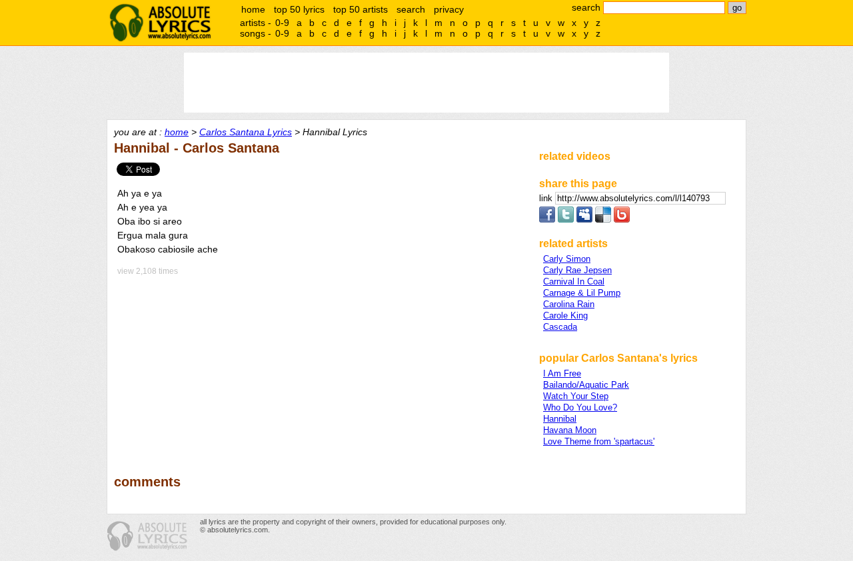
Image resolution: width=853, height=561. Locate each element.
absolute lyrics (160, 22)
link (547, 198)
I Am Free (562, 373)
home (253, 9)
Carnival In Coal (573, 281)
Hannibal (559, 419)
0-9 (282, 22)
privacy (449, 9)
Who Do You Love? (580, 407)
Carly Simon (566, 259)
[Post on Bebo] (622, 220)
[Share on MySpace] (584, 220)
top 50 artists (360, 9)
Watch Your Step (575, 396)
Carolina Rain (568, 304)
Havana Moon (569, 430)
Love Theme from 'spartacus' (598, 441)
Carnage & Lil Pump (581, 293)
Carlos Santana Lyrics (245, 132)
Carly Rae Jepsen (577, 270)
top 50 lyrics (299, 9)
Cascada (560, 327)
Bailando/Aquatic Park (586, 385)
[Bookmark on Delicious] (603, 220)
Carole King (565, 315)
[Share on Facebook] (547, 220)
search (411, 9)
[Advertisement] (321, 365)
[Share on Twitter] (566, 220)
